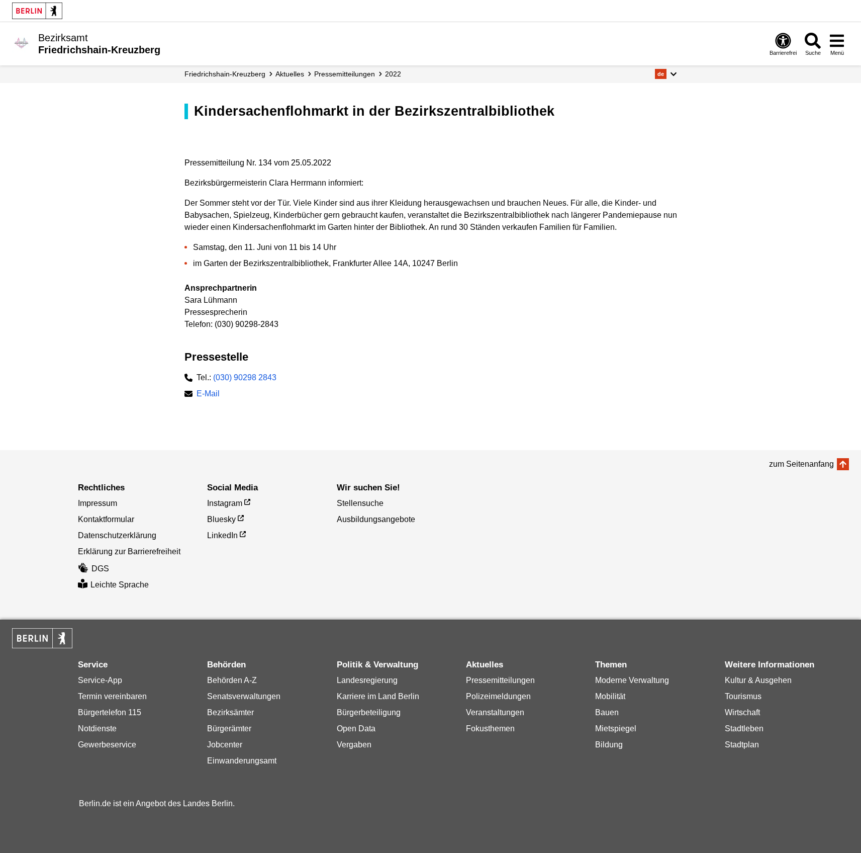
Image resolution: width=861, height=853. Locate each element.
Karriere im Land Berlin (378, 696)
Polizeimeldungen (498, 696)
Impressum (97, 503)
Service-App (100, 680)
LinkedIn (222, 535)
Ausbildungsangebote (376, 519)
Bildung (609, 744)
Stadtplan (742, 744)
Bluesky (221, 519)
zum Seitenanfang (801, 464)
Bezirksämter (230, 712)
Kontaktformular (106, 519)
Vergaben (354, 744)
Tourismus (743, 696)
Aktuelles (289, 74)
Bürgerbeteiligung (369, 712)
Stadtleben (744, 728)
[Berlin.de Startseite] (37, 11)
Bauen (607, 712)
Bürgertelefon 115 (109, 712)
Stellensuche (360, 503)
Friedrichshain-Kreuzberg (224, 74)
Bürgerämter (229, 728)
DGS (100, 568)
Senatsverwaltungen (243, 696)
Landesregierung (367, 680)
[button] (666, 74)
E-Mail (208, 394)
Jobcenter (224, 744)
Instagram (224, 503)
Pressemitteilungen (500, 680)
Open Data (356, 728)
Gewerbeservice (107, 744)
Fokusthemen (490, 728)
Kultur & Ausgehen (758, 680)
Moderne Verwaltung (632, 680)
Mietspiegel (615, 728)
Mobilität (610, 696)
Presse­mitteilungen (344, 74)
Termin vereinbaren (112, 696)
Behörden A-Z (232, 680)
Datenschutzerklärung (117, 535)
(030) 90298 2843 (244, 377)
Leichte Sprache (119, 584)
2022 (393, 74)
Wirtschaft (742, 712)
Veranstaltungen (495, 712)
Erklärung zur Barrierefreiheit (129, 551)
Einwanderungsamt (241, 760)
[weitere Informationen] (21, 43)
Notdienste (97, 728)
